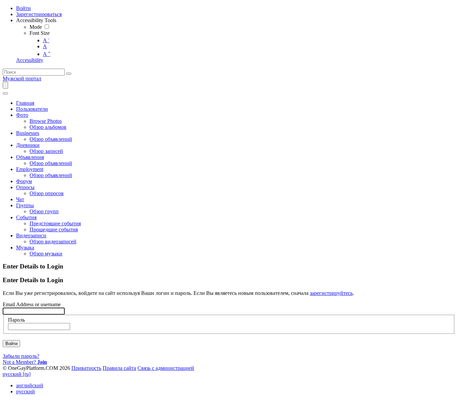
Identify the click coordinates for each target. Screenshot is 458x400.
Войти (11, 343)
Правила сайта (119, 368)
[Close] (5, 93)
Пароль (16, 320)
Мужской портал (22, 78)
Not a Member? (25, 362)
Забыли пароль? (21, 356)
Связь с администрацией (165, 368)
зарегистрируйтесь (331, 293)
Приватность (86, 368)
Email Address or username (32, 304)
